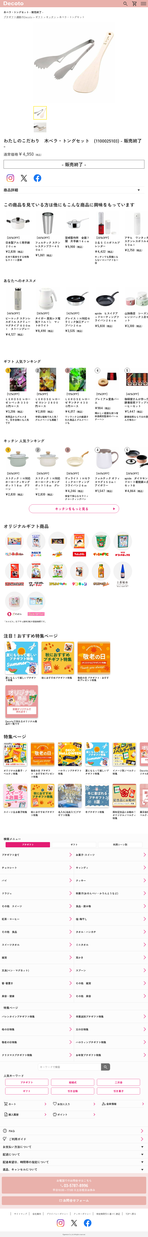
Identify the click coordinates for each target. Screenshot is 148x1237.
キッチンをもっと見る (71, 508)
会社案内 (36, 1213)
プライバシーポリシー (57, 1213)
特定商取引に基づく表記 (108, 1213)
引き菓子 (119, 1091)
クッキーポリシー (82, 1213)
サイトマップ (20, 1213)
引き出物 (73, 1091)
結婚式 (73, 1082)
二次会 (118, 1082)
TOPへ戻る (131, 1213)
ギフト (27, 1091)
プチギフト (26, 1082)
